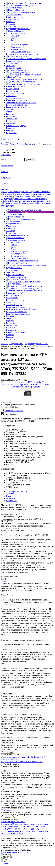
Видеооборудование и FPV (18, 28)
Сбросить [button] (16, 139)
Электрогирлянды (14, 98)
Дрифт (13, 42)
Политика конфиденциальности (15, 852)
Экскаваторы (12, 63)
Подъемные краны (14, 61)
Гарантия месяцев (14, 411)
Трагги (14, 38)
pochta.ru (5, 597)
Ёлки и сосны (12, 91)
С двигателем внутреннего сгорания (22, 54)
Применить (6, 139)
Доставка (10, 494)
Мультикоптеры (13, 19)
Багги (13, 40)
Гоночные (10, 22)
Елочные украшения (15, 93)
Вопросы (11, 501)
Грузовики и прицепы (20, 52)
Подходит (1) (37, 387)
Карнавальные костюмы (16, 105)
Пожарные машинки (15, 68)
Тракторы (10, 65)
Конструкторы (12, 89)
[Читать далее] (7, 810)
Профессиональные (14, 17)
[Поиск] (30, 159)
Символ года (11, 95)
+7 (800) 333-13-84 (31, 829)
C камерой (10, 24)
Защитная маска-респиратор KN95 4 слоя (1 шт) (22, 761)
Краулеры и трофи (19, 49)
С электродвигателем (15, 33)
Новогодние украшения (16, 100)
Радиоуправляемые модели (18, 107)
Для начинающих (13, 15)
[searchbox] (13, 159)
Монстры (15, 35)
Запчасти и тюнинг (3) (22, 387)
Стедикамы (11, 26)
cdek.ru (4, 581)
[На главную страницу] (8, 147)
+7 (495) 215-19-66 (11, 829)
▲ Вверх (5, 864)
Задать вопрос (7, 752)
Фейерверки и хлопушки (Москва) (21, 102)
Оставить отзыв (8, 743)
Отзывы (11, 498)
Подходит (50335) (8, 759)
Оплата (9, 496)
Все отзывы (6, 822)
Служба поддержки (42, 144)
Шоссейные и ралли (19, 45)
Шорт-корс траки (18, 47)
